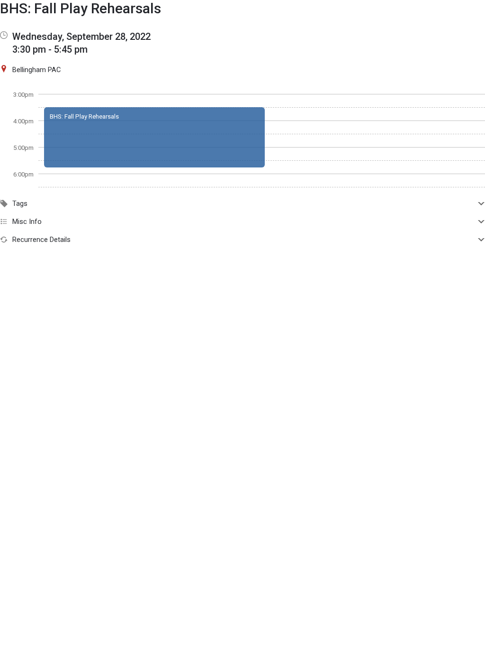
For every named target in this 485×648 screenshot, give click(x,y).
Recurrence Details (41, 239)
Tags (19, 203)
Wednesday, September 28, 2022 (81, 36)
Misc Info (27, 221)
